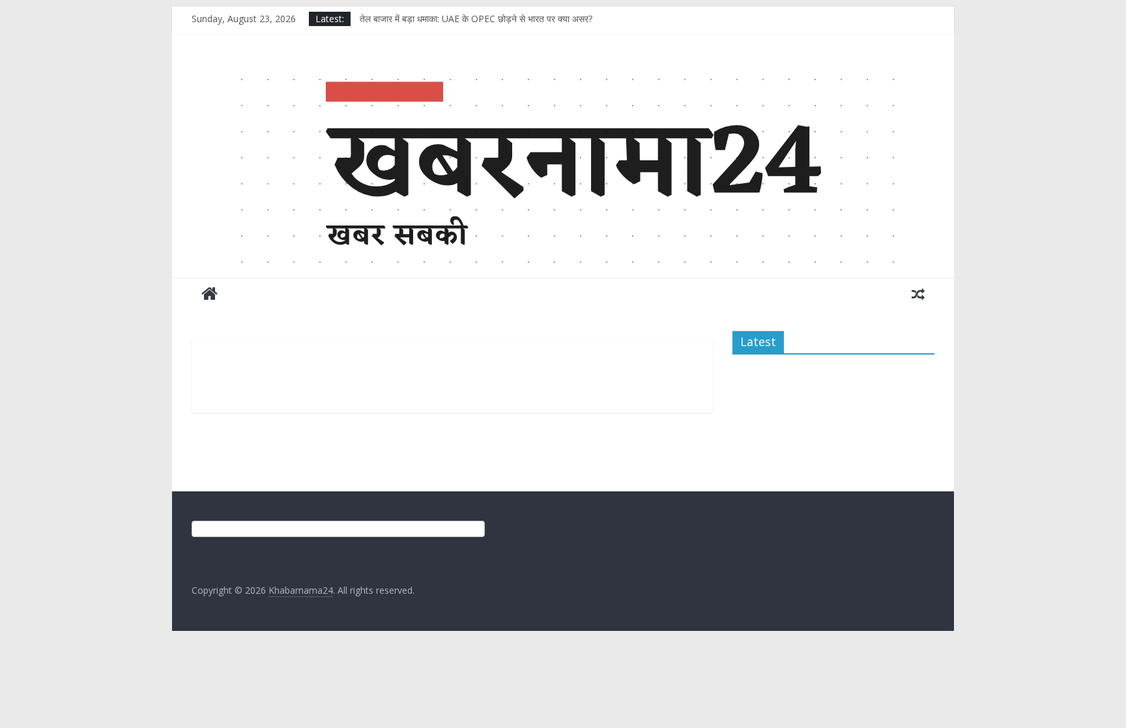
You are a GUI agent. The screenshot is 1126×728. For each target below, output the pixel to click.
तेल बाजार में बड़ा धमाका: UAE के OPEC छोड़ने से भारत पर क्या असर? (476, 18)
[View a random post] (918, 293)
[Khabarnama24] (563, 74)
